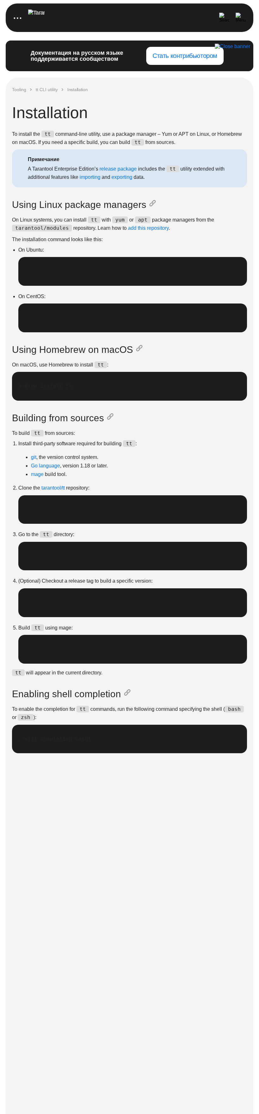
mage (37, 474)
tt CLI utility (47, 89)
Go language (45, 465)
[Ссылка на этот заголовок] (153, 205)
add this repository (148, 228)
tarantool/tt (53, 488)
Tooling (19, 89)
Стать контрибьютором (185, 55)
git (33, 457)
